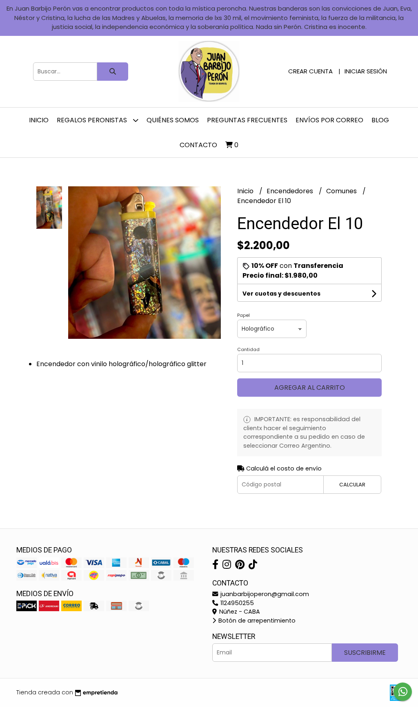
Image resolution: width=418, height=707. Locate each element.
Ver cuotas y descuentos (281, 293)
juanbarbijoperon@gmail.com (264, 594)
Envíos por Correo (329, 120)
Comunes (342, 191)
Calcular (352, 484)
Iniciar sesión (366, 71)
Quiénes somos (173, 120)
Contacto (198, 145)
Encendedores (291, 191)
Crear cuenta (310, 71)
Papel (243, 315)
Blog (380, 120)
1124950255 (236, 603)
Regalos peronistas (93, 120)
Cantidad (248, 349)
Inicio (39, 120)
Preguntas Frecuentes (247, 120)
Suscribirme (365, 652)
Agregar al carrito (309, 387)
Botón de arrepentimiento (256, 620)
